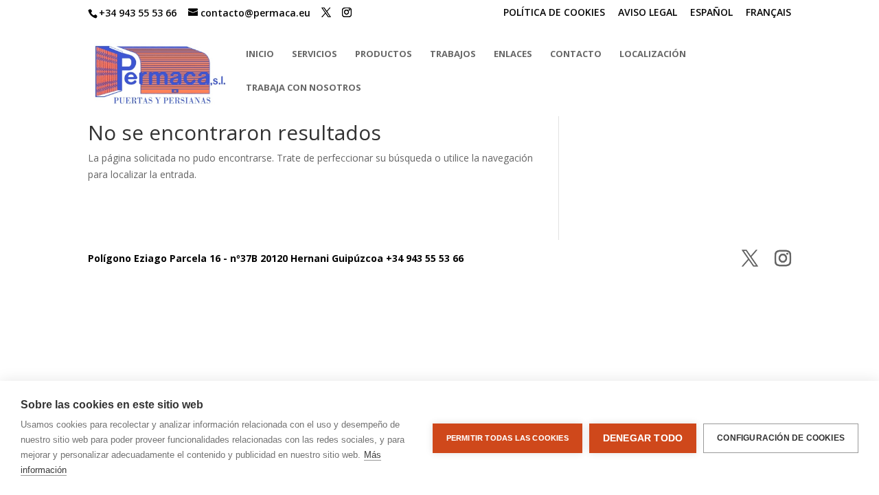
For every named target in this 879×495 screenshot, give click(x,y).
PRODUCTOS (383, 54)
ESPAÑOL (711, 13)
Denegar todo (643, 438)
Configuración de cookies (781, 438)
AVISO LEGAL (647, 13)
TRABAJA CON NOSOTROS (303, 88)
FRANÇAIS (768, 13)
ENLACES (513, 54)
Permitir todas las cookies (507, 438)
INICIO (260, 54)
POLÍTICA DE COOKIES (554, 13)
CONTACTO (576, 54)
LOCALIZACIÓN (652, 54)
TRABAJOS (453, 54)
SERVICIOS (314, 54)
